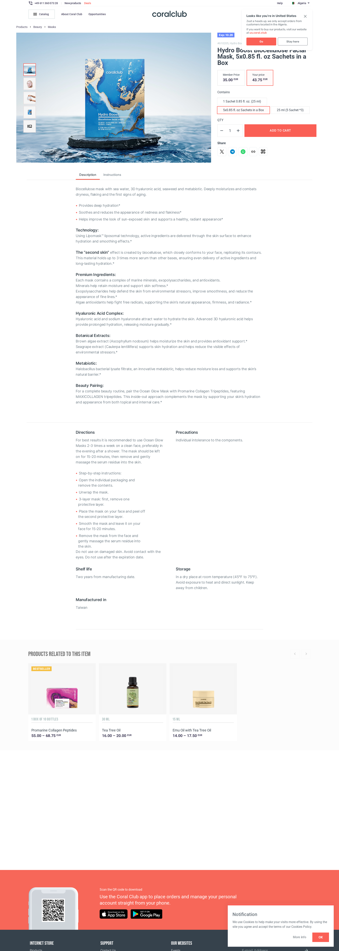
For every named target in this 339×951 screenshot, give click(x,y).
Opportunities (97, 14)
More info (299, 937)
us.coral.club (258, 32)
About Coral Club (71, 14)
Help (280, 3)
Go (261, 41)
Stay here (292, 41)
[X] (222, 151)
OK (321, 937)
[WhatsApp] (243, 151)
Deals (87, 3)
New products (73, 3)
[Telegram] (232, 151)
